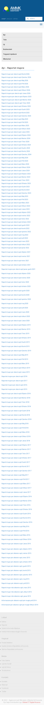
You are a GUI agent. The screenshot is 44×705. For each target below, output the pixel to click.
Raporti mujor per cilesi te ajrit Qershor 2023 (16, 193)
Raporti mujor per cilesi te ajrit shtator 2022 (16, 222)
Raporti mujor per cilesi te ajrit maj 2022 (15, 235)
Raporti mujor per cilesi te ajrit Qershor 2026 (16, 77)
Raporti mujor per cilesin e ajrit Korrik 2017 (16, 466)
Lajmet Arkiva (6, 667)
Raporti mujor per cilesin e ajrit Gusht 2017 (16, 462)
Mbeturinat (7, 59)
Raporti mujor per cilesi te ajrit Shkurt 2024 (16, 167)
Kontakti (4, 681)
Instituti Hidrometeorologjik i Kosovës (14, 632)
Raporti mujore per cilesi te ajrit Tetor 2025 (16, 103)
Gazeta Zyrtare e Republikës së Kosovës (15, 646)
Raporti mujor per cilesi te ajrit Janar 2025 (16, 132)
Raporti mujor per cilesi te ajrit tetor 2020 (15, 282)
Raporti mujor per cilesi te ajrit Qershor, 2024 (16, 154)
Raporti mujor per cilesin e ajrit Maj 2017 (15, 475)
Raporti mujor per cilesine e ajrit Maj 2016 (15, 526)
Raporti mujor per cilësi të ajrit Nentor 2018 (16, 398)
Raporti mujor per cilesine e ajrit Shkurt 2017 (16, 488)
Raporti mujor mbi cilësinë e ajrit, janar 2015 (16, 596)
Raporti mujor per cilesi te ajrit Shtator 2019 (16, 338)
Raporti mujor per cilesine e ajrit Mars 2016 (16, 535)
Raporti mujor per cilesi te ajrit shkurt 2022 (16, 244)
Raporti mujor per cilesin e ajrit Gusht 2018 (16, 411)
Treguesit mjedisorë (10, 54)
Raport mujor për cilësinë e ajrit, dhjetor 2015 (17, 549)
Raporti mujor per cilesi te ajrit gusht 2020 (15, 290)
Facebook (5, 688)
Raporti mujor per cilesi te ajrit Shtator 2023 (16, 183)
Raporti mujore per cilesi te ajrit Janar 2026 (16, 93)
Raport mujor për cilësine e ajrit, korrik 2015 (16, 570)
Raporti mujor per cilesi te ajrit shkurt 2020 (16, 316)
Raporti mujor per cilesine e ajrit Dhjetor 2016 (17, 496)
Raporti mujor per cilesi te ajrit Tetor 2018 (15, 402)
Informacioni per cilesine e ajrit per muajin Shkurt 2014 (20, 605)
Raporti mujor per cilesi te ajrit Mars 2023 (15, 203)
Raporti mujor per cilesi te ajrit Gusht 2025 (16, 109)
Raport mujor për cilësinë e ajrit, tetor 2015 (16, 557)
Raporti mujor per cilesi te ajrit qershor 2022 (16, 232)
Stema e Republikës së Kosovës (12, 649)
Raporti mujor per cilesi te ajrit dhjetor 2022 (16, 212)
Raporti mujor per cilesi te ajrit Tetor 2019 (15, 333)
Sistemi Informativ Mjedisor (11, 628)
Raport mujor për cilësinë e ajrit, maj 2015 (15, 579)
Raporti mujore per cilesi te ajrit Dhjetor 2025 (16, 96)
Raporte (4, 625)
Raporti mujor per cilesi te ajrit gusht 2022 (15, 225)
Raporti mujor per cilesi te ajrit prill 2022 (15, 238)
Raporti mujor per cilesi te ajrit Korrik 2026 (15, 74)
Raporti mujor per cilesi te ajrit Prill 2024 (15, 161)
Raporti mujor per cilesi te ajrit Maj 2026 (15, 80)
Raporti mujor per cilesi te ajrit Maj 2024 (15, 158)
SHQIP (4, 19)
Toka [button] (5, 40)
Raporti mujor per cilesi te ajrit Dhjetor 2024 (16, 135)
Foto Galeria (6, 660)
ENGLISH (9, 19)
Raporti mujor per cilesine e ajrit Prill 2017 (15, 479)
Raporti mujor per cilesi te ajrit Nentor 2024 (16, 138)
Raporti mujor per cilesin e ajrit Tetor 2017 (16, 453)
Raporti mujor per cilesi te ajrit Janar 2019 (16, 372)
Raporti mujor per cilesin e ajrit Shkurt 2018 (16, 436)
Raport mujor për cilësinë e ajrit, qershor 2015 (17, 575)
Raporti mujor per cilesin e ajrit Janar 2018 (16, 441)
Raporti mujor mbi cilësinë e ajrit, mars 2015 (16, 587)
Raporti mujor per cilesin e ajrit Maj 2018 (15, 423)
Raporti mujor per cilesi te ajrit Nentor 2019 (16, 329)
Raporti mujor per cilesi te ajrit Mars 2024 (15, 164)
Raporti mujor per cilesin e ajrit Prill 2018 (15, 428)
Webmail (4, 685)
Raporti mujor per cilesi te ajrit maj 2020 (15, 303)
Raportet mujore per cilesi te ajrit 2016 (14, 385)
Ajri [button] (4, 35)
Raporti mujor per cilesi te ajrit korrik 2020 (15, 295)
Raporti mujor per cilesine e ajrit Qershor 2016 (17, 522)
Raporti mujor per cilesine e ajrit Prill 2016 (15, 531)
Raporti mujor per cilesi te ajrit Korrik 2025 (15, 113)
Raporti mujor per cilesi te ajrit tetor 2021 (15, 260)
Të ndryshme (6, 670)
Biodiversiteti (7, 49)
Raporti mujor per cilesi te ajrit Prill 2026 (15, 84)
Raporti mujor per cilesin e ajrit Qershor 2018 (16, 419)
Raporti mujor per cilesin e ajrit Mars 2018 (15, 432)
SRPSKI (15, 19)
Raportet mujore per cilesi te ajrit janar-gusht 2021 (18, 269)
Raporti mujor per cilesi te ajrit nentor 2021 (16, 256)
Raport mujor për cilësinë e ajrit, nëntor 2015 (16, 553)
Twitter (4, 691)
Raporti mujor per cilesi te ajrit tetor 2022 (15, 219)
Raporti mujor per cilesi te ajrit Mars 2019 (15, 363)
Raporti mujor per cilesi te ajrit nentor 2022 (16, 215)
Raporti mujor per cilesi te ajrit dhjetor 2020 (16, 273)
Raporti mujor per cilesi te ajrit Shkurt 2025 (16, 129)
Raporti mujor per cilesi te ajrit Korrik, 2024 (16, 151)
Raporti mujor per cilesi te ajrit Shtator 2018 (16, 406)
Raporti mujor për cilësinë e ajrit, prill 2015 (15, 583)
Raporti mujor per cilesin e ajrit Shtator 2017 (16, 458)
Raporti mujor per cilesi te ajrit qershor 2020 (16, 299)
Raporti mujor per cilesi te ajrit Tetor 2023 (15, 180)
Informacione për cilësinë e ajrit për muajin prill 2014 (19, 600)
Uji (4, 44)
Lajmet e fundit (6, 664)
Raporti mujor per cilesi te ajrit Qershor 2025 (16, 116)
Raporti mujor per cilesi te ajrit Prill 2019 (15, 359)
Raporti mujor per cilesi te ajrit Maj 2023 (15, 196)
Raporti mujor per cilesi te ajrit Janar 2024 (16, 170)
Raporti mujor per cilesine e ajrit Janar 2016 (16, 544)
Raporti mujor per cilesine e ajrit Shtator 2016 (17, 509)
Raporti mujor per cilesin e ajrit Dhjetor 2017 (16, 445)
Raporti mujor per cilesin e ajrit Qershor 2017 (16, 471)
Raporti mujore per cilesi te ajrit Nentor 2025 (16, 100)
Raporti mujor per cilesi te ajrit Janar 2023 (16, 209)
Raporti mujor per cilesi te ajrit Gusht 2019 (16, 342)
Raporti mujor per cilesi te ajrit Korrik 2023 (15, 190)
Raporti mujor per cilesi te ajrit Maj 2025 (15, 119)
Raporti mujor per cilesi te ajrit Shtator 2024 (16, 145)
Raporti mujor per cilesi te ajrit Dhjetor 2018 (16, 393)
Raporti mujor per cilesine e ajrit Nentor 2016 (16, 501)
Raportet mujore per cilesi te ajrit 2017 (14, 381)
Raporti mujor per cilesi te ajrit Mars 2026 (15, 87)
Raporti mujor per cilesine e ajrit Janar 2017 (16, 492)
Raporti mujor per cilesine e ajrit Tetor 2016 (16, 505)
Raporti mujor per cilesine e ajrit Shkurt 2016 (16, 539)
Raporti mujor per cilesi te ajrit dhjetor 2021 (16, 252)
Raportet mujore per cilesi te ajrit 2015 (14, 389)
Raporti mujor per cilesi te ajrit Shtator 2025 (16, 106)
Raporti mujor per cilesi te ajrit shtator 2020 (16, 286)
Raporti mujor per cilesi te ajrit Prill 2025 (15, 122)
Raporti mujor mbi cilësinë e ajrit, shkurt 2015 (17, 592)
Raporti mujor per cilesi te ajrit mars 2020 (15, 312)
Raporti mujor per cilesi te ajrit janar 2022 (15, 248)
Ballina (4, 622)
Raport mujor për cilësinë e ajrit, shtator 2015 (17, 562)
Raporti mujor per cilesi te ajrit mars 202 (15, 241)
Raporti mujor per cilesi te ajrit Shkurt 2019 (16, 368)
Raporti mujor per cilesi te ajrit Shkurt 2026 (16, 90)
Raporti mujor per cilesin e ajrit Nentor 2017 (16, 449)
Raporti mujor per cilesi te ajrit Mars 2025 (15, 125)
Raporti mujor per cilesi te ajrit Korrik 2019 (15, 346)
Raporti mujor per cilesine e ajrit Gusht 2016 (16, 513)
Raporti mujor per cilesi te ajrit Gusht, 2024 (16, 148)
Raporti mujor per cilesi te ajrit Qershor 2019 (16, 351)
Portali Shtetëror (7, 643)
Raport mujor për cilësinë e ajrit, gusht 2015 (16, 566)
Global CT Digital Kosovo (31, 702)
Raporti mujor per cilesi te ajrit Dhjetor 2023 (16, 174)
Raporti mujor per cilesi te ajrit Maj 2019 (15, 355)
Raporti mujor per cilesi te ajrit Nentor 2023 (16, 177)
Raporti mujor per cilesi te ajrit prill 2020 (15, 308)
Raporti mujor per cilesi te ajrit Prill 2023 (15, 199)
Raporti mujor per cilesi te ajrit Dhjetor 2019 (16, 325)
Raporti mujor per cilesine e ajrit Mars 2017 (16, 483)
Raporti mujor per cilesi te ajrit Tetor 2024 (15, 141)
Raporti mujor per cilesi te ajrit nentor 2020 (16, 278)
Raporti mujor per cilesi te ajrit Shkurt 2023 (16, 206)
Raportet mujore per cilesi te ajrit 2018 (14, 376)
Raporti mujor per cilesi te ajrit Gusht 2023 (16, 187)
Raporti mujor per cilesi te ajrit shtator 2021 (16, 265)
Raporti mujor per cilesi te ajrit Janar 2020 (16, 321)
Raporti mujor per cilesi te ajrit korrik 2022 (15, 228)
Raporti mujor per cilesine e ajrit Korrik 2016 (16, 518)
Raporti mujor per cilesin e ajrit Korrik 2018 (16, 415)
